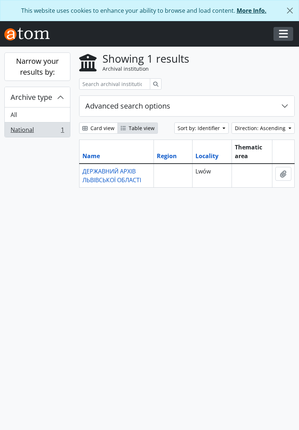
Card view (101, 128)
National (37, 131)
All (14, 115)
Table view (141, 128)
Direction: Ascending (261, 128)
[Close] (290, 10)
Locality (206, 156)
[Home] (29, 34)
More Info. (252, 11)
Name (91, 156)
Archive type (31, 97)
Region (167, 156)
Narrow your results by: (37, 66)
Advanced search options (127, 106)
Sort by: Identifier (199, 128)
